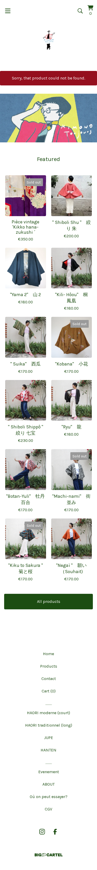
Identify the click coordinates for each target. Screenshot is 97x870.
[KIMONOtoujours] (49, 40)
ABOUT (48, 784)
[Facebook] (55, 832)
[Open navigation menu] (7, 11)
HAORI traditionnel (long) (48, 725)
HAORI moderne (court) (48, 712)
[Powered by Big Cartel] (49, 855)
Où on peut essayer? (49, 796)
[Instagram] (42, 832)
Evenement (48, 771)
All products (48, 601)
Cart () (49, 691)
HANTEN (48, 750)
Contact (48, 678)
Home (48, 653)
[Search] (80, 11)
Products (48, 666)
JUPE (48, 737)
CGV (48, 809)
